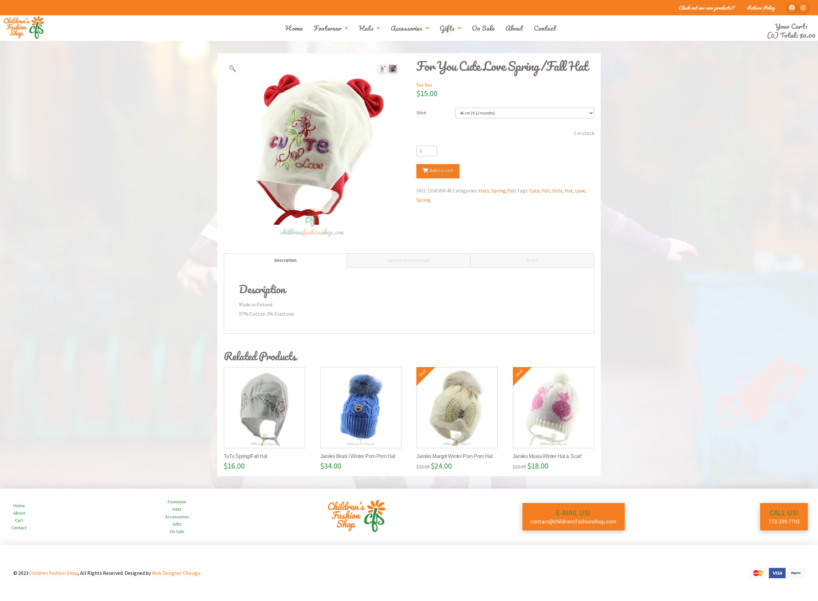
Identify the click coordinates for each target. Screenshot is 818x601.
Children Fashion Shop (53, 573)
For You (424, 85)
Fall (546, 190)
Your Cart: (791, 26)
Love (580, 190)
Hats (484, 190)
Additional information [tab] (409, 260)
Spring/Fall (503, 190)
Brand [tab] (532, 260)
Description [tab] (285, 260)
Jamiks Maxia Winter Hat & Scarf (547, 456)
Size (421, 112)
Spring (423, 200)
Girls (557, 190)
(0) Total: (791, 35)
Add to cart (441, 170)
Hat (569, 190)
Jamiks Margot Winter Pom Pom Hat (454, 456)
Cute (534, 190)
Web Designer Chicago (176, 573)
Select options (267, 437)
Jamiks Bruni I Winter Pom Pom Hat (357, 456)
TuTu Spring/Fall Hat (245, 456)
